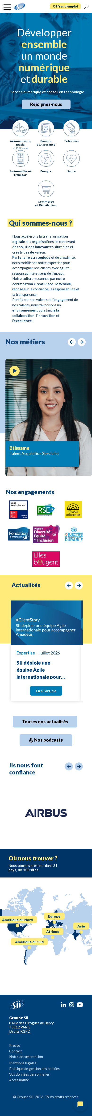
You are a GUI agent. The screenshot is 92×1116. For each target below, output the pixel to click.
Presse (14, 1045)
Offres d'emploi (65, 6)
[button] (86, 6)
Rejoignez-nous (46, 104)
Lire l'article (46, 691)
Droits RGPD (19, 1031)
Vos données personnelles (29, 1074)
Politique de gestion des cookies (34, 1068)
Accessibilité (19, 1080)
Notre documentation (26, 1056)
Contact (15, 1051)
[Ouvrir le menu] (7, 7)
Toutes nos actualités (45, 721)
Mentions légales (22, 1063)
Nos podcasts (48, 740)
